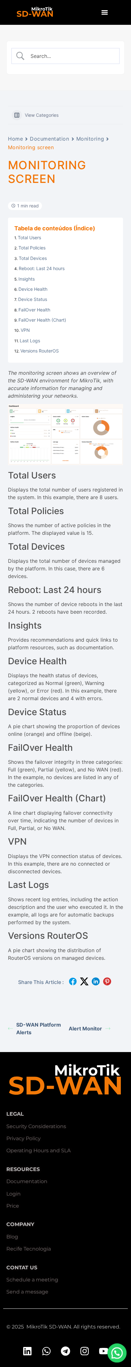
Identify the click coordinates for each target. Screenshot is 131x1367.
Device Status (32, 299)
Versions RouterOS (39, 350)
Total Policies (31, 247)
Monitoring (90, 139)
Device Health (32, 289)
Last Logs (30, 340)
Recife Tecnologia (28, 1249)
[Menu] (104, 12)
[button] (117, 1353)
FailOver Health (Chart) (42, 320)
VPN (25, 330)
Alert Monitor (85, 1028)
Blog (12, 1237)
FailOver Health (34, 309)
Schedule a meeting (32, 1280)
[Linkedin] (27, 1351)
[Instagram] (84, 1351)
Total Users (29, 237)
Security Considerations (36, 1126)
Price (12, 1206)
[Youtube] (103, 1351)
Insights (26, 279)
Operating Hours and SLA (38, 1150)
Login (13, 1194)
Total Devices (33, 258)
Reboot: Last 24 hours (42, 268)
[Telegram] (65, 1351)
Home (15, 139)
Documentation (49, 139)
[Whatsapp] (46, 1351)
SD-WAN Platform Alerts (38, 1029)
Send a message (27, 1292)
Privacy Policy (23, 1138)
